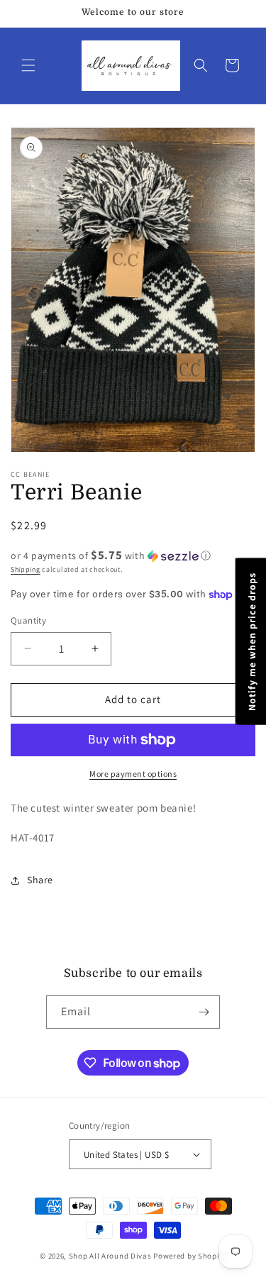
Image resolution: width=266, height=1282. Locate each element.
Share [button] (40, 879)
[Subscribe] (203, 1012)
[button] (28, 65)
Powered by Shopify (189, 1256)
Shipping (25, 569)
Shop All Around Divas (110, 1256)
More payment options (133, 773)
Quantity (28, 620)
